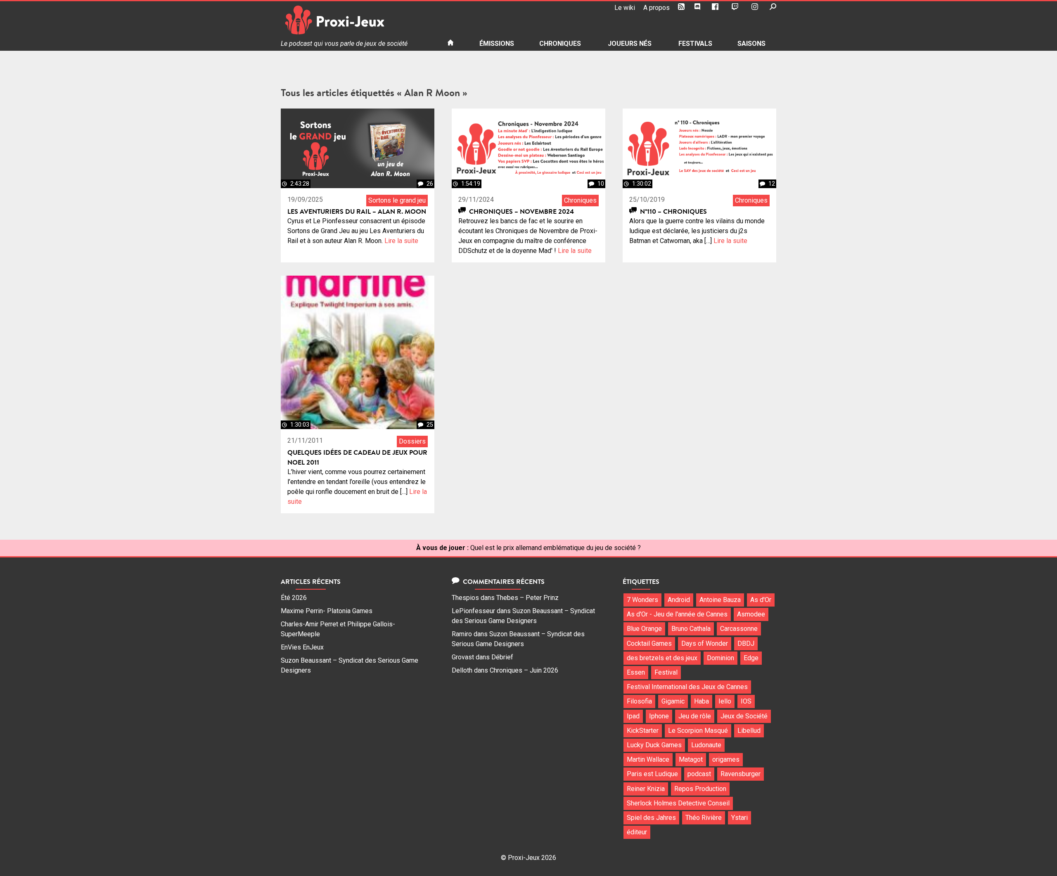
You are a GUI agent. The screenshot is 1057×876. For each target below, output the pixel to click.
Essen (636, 672)
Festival (666, 672)
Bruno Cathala (691, 629)
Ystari (739, 818)
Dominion (720, 658)
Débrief (502, 657)
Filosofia (639, 701)
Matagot (691, 759)
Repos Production (700, 789)
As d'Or (760, 600)
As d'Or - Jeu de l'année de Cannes (677, 614)
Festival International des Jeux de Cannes (687, 687)
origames (725, 759)
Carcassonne (739, 629)
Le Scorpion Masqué (698, 730)
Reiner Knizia (646, 789)
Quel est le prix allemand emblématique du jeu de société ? (555, 548)
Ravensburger (740, 774)
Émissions (496, 43)
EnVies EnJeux (302, 647)
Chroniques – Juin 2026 (524, 670)
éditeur (637, 832)
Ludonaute (706, 745)
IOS (746, 701)
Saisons (751, 43)
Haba (701, 701)
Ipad (633, 716)
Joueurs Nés (630, 43)
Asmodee (751, 614)
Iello (724, 701)
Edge (751, 658)
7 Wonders (642, 600)
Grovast (463, 657)
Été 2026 (294, 598)
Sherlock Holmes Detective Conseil (678, 803)
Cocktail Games (649, 643)
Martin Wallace (648, 759)
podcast (699, 774)
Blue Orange (644, 629)
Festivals (695, 43)
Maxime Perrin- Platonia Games (326, 611)
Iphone (659, 716)
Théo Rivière (703, 818)
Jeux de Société (744, 716)
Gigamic (673, 701)
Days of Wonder (704, 643)
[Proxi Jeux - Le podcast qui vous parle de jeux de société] (357, 20)
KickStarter (643, 730)
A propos (656, 8)
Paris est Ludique (652, 774)
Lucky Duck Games (654, 745)
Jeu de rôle (694, 716)
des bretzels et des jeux (662, 658)
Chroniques (560, 43)
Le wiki (624, 8)
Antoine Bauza (720, 600)
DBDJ (745, 643)
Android (679, 600)
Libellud (749, 730)
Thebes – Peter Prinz (527, 598)
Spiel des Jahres (651, 818)
